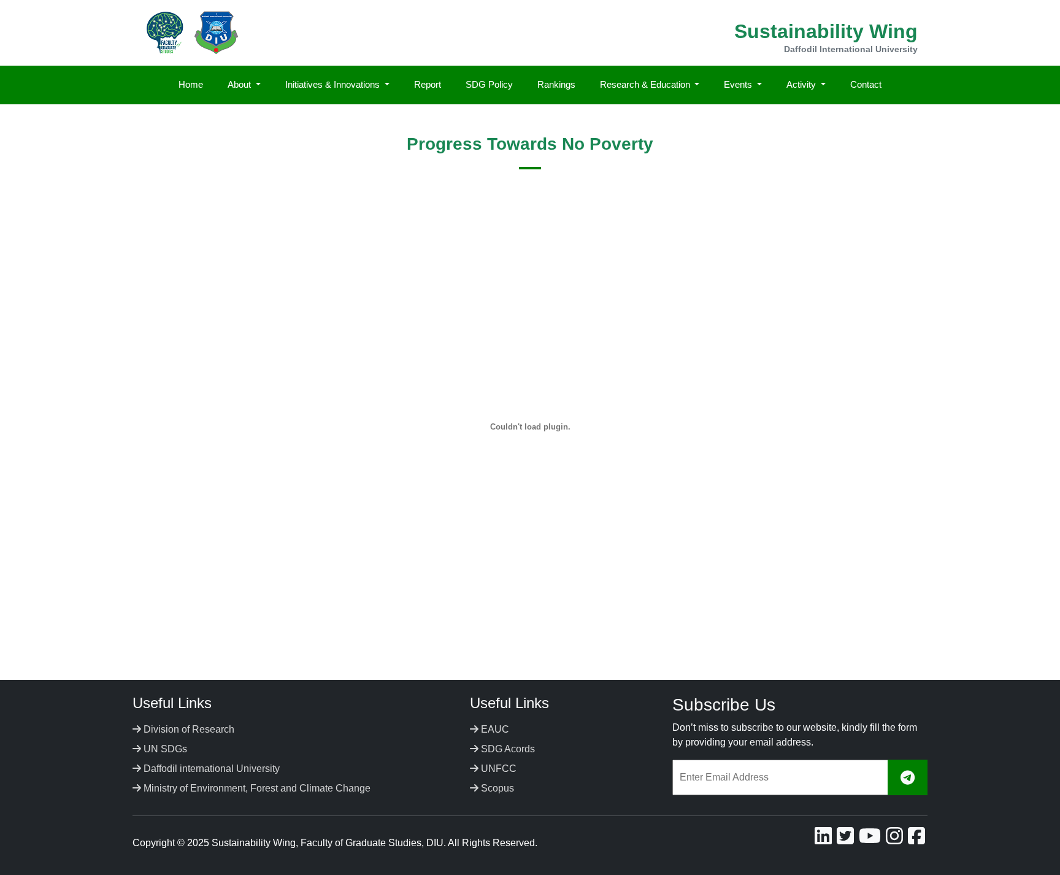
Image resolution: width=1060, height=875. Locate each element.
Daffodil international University (210, 768)
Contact (865, 84)
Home (191, 84)
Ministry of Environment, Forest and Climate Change (256, 788)
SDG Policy (489, 84)
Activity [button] (802, 84)
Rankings (556, 84)
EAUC (493, 729)
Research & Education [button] (646, 84)
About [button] (240, 84)
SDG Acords (506, 749)
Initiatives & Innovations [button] (333, 84)
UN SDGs (164, 749)
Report (427, 84)
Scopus (496, 788)
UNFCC (497, 768)
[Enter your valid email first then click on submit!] (908, 778)
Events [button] (739, 84)
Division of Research (187, 729)
